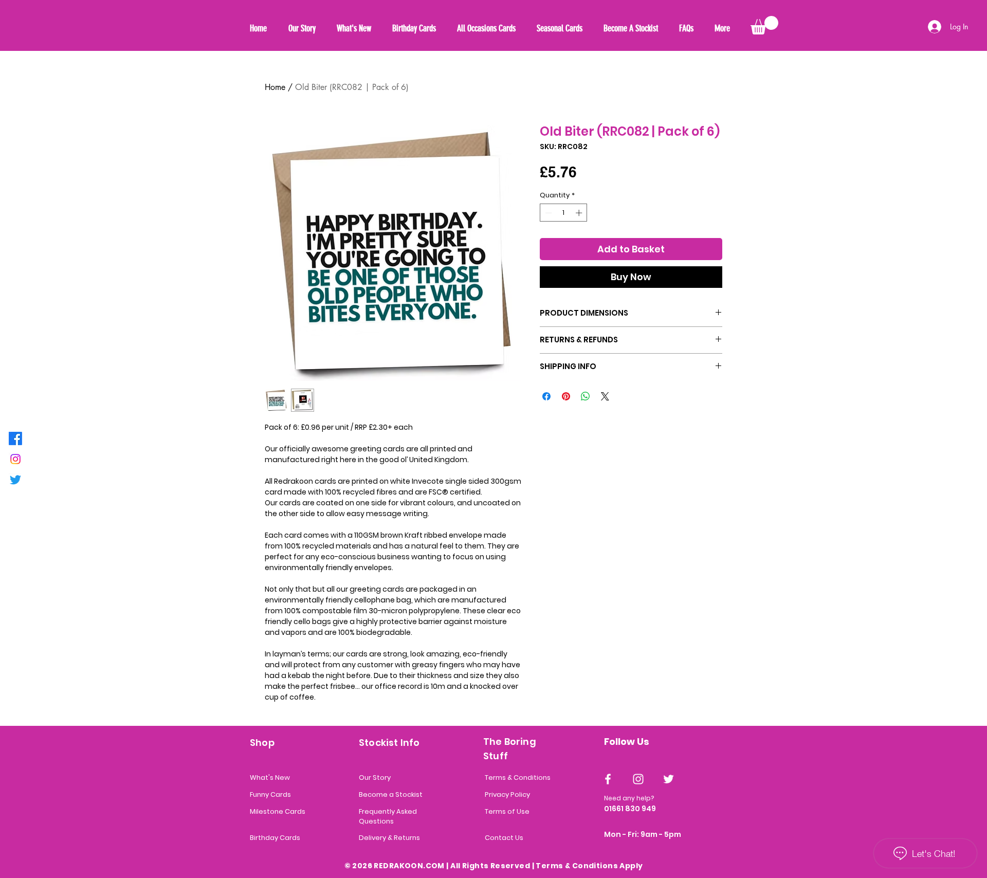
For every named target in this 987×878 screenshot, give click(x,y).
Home (275, 87)
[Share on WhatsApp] (585, 396)
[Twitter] (15, 479)
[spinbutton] (564, 213)
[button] (764, 25)
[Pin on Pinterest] (566, 396)
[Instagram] (15, 459)
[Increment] (580, 213)
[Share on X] (605, 396)
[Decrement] (547, 213)
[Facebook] (15, 438)
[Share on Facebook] (546, 396)
